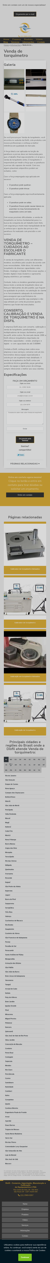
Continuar (25, 1257)
